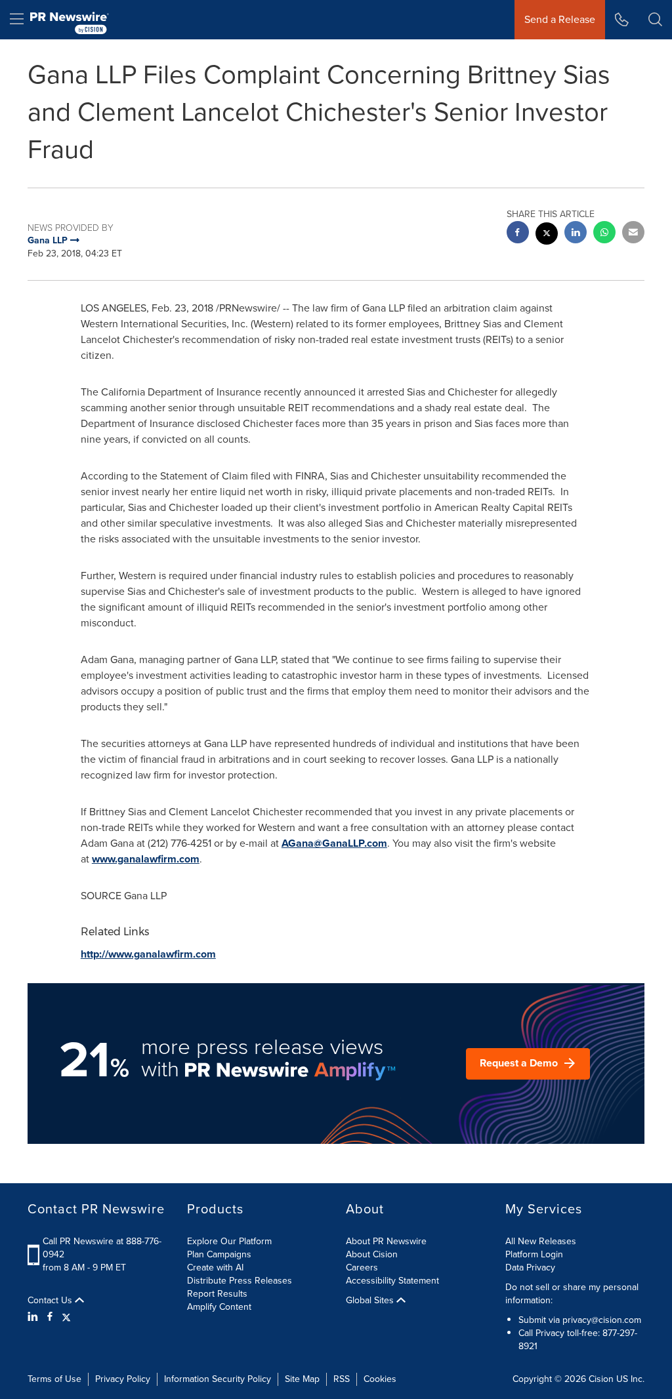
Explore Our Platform (229, 1241)
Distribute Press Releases (239, 1280)
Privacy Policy (122, 1379)
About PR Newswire (386, 1241)
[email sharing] (633, 234)
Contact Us (51, 1300)
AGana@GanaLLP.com (334, 843)
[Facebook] (50, 1317)
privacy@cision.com (601, 1320)
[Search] (655, 19)
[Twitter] (66, 1317)
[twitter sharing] (547, 235)
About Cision (372, 1254)
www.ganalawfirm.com (146, 858)
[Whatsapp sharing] (604, 234)
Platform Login (534, 1254)
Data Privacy (530, 1267)
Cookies (380, 1379)
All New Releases (540, 1241)
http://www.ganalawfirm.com (148, 954)
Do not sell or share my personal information (572, 1293)
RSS (341, 1379)
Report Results (217, 1294)
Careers (362, 1267)
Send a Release (559, 19)
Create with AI (215, 1267)
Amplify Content (219, 1307)
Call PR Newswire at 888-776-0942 (102, 1247)
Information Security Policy (217, 1379)
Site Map (302, 1379)
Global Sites (371, 1300)
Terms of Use (54, 1379)
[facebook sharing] (518, 234)
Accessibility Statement (392, 1280)
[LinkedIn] (34, 1317)
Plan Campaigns (219, 1254)
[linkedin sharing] (575, 234)
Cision (601, 1379)
